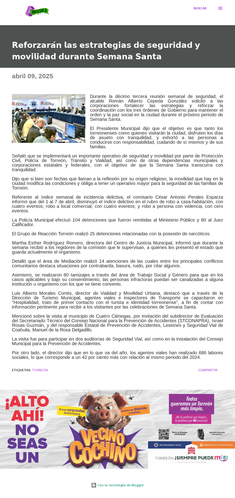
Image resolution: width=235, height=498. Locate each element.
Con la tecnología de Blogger (120, 485)
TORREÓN (40, 370)
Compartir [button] (208, 370)
